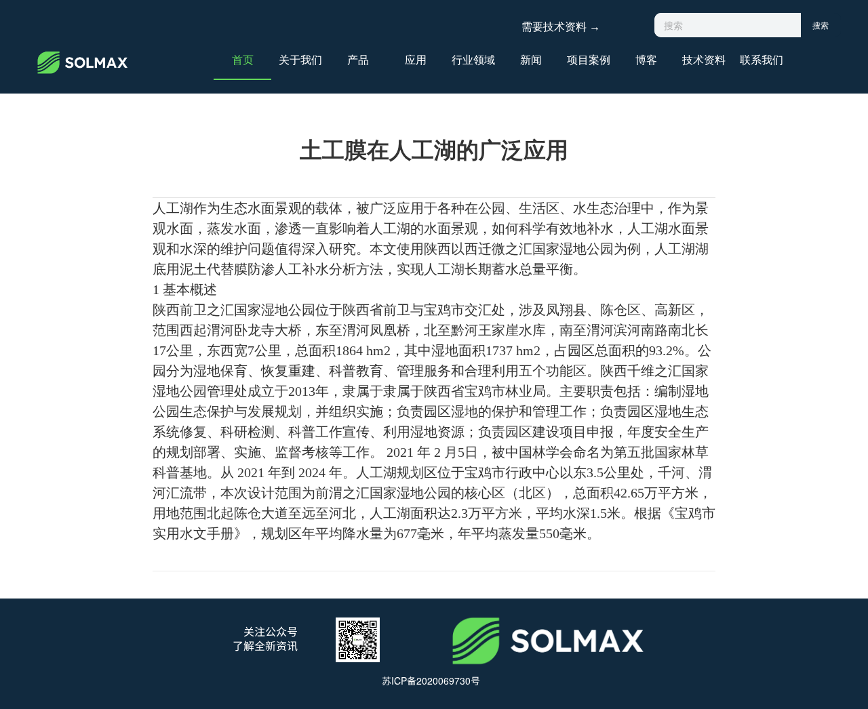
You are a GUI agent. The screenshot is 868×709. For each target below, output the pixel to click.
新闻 (531, 59)
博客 (646, 59)
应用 (416, 59)
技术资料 (704, 59)
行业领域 (473, 59)
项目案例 (588, 59)
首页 (243, 59)
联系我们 (761, 59)
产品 (358, 59)
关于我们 (300, 59)
